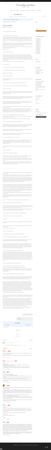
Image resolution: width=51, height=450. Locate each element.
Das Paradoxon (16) (38, 38)
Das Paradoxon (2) (38, 52)
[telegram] (45, 447)
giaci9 (6, 385)
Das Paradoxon (16, 19)
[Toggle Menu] (1, 1)
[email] (47, 447)
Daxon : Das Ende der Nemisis (39, 70)
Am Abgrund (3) (38, 71)
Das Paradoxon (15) (38, 39)
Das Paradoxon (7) (38, 47)
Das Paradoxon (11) (38, 43)
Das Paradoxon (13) (38, 41)
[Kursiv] (7, 345)
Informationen (39, 10)
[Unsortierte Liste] (11, 345)
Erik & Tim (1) (37, 103)
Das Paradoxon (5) (38, 49)
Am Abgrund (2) (38, 73)
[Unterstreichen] (8, 345)
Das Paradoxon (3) (38, 51)
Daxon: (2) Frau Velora (38, 69)
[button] (1, 449)
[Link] (15, 345)
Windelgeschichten (25, 5)
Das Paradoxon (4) (38, 50)
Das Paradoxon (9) (38, 45)
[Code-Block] (14, 345)
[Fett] (6, 345)
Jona (36, 100)
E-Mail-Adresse (38, 111)
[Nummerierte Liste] (10, 345)
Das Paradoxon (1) (38, 53)
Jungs (14, 10)
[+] (17, 345)
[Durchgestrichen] (9, 345)
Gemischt (11, 10)
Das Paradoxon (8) (38, 46)
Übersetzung (28, 10)
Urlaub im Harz (37, 99)
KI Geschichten (34, 10)
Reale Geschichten (22, 10)
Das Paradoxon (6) (38, 48)
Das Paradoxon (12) (38, 42)
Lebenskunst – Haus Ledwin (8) (39, 72)
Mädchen (18, 10)
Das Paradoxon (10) (38, 44)
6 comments (15, 16)
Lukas (25, 16)
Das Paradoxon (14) (38, 40)
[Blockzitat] (12, 345)
